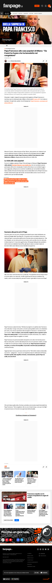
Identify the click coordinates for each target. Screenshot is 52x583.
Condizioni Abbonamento (32, 562)
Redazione (29, 564)
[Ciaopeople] (46, 579)
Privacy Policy (30, 557)
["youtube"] (10, 539)
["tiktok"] (2, 539)
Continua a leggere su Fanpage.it (26, 415)
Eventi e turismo (38, 13)
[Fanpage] (7, 549)
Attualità (15, 13)
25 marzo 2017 (36, 99)
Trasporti (25, 13)
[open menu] (1, 13)
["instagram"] (6, 539)
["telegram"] (21, 539)
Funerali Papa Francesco (10, 48)
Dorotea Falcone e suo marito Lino (21, 165)
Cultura (31, 13)
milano (7, 13)
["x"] (14, 539)
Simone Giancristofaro (16, 61)
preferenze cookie (31, 566)
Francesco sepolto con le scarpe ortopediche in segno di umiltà (37, 495)
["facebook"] (18, 539)
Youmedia (29, 553)
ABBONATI (37, 5)
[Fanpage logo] (11, 6)
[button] (46, 61)
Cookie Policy (30, 560)
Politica (20, 13)
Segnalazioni (30, 555)
